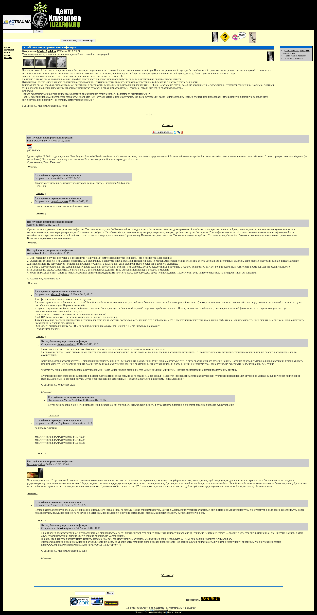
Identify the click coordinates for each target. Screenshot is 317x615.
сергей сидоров (59, 201)
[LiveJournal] (178, 132)
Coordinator (167, 610)
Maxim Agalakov (46, 51)
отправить (9, 49)
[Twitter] (175, 132)
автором (300, 58)
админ (7, 55)
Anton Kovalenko (36, 253)
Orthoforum (158, 610)
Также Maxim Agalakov (295, 55)
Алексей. (56, 505)
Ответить (167, 125)
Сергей (31, 224)
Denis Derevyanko (37, 140)
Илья (53, 178)
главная (8, 57)
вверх (7, 47)
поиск (7, 52)
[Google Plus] (182, 132)
